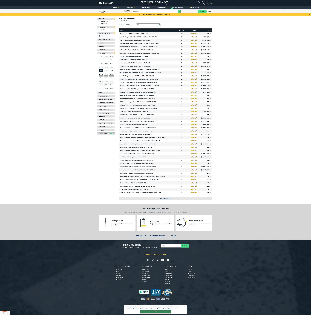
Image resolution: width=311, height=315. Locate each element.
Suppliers (167, 283)
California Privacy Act (163, 308)
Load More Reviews (165, 198)
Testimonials (168, 275)
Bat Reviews (145, 271)
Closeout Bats (195, 7)
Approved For (105, 39)
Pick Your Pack (146, 7)
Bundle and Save (177, 7)
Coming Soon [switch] (103, 133)
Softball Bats (105, 33)
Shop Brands (129, 7)
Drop (102, 92)
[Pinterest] (157, 260)
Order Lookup (119, 277)
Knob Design (104, 109)
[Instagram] (153, 260)
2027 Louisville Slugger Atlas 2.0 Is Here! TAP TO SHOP (154, 14)
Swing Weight (105, 96)
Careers (167, 271)
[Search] (179, 11)
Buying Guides (146, 275)
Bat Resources (161, 7)
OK (155, 312)
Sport (102, 18)
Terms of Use (191, 273)
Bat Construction (106, 103)
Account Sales (145, 269)
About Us (167, 269)
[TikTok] (168, 260)
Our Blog (190, 269)
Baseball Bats (105, 27)
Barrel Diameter (106, 99)
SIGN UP (184, 245)
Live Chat (173, 235)
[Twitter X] (148, 260)
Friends (167, 279)
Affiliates (167, 281)
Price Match (119, 279)
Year (102, 130)
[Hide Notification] (309, 14)
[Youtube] (162, 260)
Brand (102, 116)
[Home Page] (106, 3)
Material (103, 106)
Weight (103, 53)
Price (102, 46)
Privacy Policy (150, 308)
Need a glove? (127, 11)
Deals (102, 43)
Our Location (168, 273)
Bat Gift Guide (146, 277)
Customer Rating (106, 123)
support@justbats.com (158, 235)
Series (102, 120)
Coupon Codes (169, 277)
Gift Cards (144, 281)
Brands (144, 279)
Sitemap (190, 271)
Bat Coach (144, 273)
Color (102, 126)
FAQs (117, 271)
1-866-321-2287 (141, 235)
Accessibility (191, 277)
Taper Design (104, 113)
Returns (118, 273)
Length (102, 50)
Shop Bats (114, 7)
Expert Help (206, 3)
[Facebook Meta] (143, 260)
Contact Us (119, 269)
